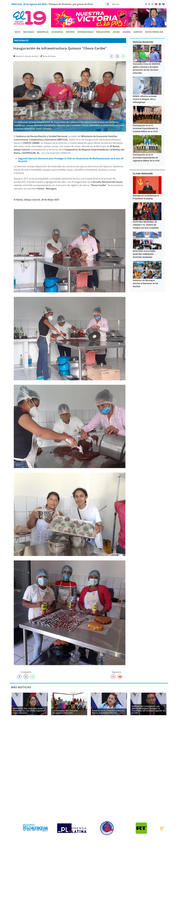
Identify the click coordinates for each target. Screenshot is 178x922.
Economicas (57, 32)
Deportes (70, 32)
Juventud (138, 32)
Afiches (116, 32)
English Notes (103, 32)
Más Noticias (21, 687)
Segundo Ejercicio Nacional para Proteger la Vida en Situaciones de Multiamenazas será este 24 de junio (70, 160)
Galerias (127, 32)
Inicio (17, 32)
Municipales (43, 32)
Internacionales (86, 32)
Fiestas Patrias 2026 (154, 32)
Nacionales (28, 32)
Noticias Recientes (143, 41)
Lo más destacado (143, 173)
